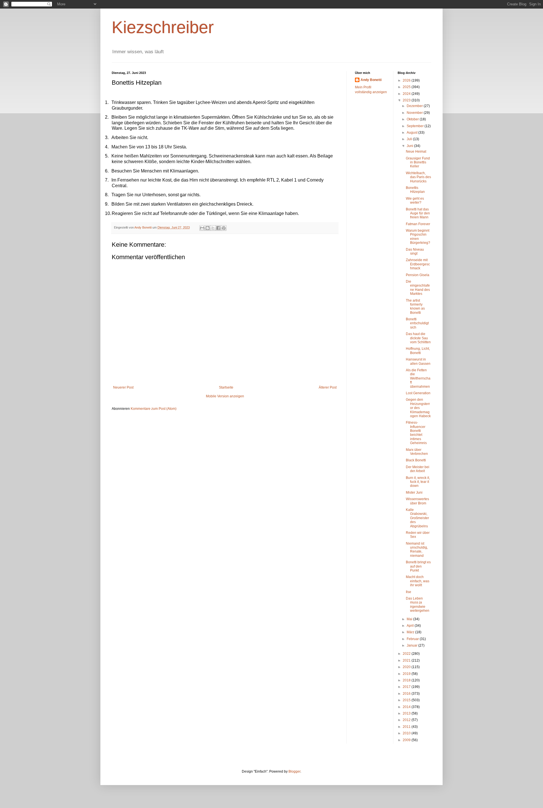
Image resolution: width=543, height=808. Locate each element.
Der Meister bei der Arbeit (417, 469)
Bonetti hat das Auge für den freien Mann (418, 213)
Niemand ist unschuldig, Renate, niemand (417, 549)
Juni (410, 146)
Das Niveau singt (415, 251)
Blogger (294, 771)
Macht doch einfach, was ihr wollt (417, 581)
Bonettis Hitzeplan (415, 190)
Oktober (413, 119)
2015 (407, 700)
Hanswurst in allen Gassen (418, 361)
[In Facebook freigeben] (218, 228)
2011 (407, 727)
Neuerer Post (123, 387)
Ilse (408, 592)
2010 (407, 733)
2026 (407, 80)
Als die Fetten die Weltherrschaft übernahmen (418, 378)
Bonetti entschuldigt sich (417, 323)
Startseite (226, 387)
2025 (407, 87)
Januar (412, 645)
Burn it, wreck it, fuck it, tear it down (418, 482)
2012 (407, 720)
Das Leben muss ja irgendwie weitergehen (417, 604)
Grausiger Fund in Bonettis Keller (418, 162)
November (415, 113)
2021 (407, 660)
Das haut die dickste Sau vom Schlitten (418, 338)
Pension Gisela (417, 275)
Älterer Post (328, 387)
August (412, 133)
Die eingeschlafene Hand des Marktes (418, 288)
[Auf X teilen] (213, 228)
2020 (407, 667)
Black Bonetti (416, 460)
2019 (407, 674)
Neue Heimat (416, 152)
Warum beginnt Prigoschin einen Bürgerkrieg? (418, 237)
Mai (410, 619)
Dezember (415, 106)
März (411, 632)
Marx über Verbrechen (417, 452)
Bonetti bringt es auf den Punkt (418, 566)
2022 (407, 654)
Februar (413, 639)
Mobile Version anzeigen (225, 396)
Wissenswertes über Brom (417, 501)
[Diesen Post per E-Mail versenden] (202, 228)
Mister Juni (414, 492)
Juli (410, 139)
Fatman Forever (418, 224)
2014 (407, 707)
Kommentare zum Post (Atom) (153, 409)
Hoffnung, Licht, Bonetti (418, 351)
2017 (407, 687)
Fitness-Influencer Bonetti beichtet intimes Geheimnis (416, 433)
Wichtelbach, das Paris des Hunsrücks (418, 177)
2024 (407, 94)
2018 (407, 680)
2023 (407, 100)
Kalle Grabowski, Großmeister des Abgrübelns (417, 518)
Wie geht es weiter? (415, 200)
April (411, 626)
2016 (407, 694)
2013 (407, 713)
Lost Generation (418, 393)
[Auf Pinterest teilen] (224, 228)
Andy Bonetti (371, 80)
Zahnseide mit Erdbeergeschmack (418, 264)
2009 (407, 740)
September (416, 126)
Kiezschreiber (163, 27)
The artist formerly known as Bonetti (415, 307)
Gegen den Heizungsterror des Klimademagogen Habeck (418, 408)
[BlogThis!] (207, 228)
